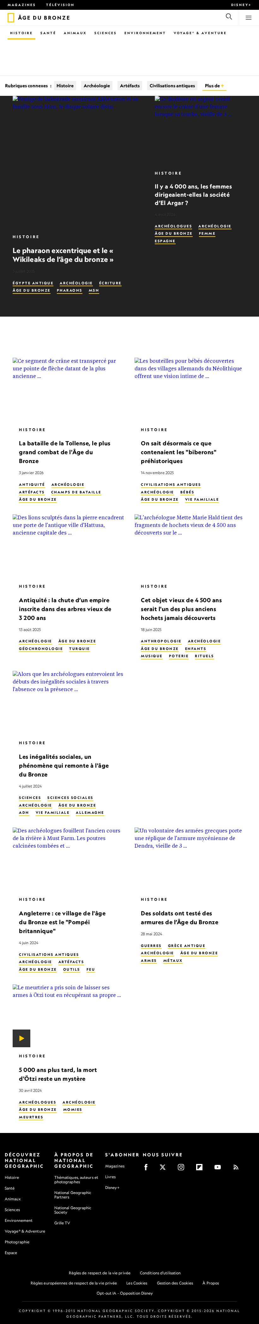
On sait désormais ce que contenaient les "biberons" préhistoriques (178, 452)
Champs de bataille (76, 492)
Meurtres (31, 1117)
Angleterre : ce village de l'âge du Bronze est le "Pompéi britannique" (62, 922)
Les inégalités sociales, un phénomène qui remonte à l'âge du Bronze (64, 765)
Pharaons (69, 290)
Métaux (173, 960)
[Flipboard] (201, 1169)
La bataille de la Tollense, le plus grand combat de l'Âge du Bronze (65, 452)
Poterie (179, 656)
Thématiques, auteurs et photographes (76, 1179)
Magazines (22, 5)
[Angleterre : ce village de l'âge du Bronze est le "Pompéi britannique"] (68, 859)
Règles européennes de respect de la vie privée (74, 1283)
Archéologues (173, 226)
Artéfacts (130, 85)
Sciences (105, 33)
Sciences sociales (70, 797)
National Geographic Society (73, 1210)
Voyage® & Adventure (25, 1231)
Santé (48, 33)
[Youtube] (219, 1169)
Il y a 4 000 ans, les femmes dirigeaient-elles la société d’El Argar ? (193, 194)
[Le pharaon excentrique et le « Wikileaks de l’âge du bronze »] (79, 162)
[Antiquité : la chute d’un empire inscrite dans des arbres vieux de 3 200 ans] (68, 546)
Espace (11, 1252)
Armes (149, 960)
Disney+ (241, 5)
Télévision (60, 5)
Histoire (21, 33)
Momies (72, 1109)
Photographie (17, 1242)
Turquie (79, 649)
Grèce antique (187, 945)
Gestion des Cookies (175, 1283)
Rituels (204, 656)
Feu (91, 969)
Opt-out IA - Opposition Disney (125, 1293)
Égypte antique (33, 283)
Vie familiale (202, 499)
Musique (152, 656)
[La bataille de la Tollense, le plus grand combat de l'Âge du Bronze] (68, 389)
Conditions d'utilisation (160, 1273)
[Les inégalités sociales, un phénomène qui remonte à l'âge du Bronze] (68, 702)
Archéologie (97, 85)
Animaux (75, 33)
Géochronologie (41, 649)
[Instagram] (183, 1169)
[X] (165, 1169)
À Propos (210, 1283)
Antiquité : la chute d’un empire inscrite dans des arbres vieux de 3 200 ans (65, 608)
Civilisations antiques (172, 85)
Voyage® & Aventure (200, 33)
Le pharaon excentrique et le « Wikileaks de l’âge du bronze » (63, 254)
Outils (71, 969)
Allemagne (90, 812)
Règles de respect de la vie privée (99, 1273)
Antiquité (32, 484)
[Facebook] (148, 1169)
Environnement (145, 33)
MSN (94, 290)
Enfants (196, 649)
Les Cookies (136, 1283)
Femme (207, 233)
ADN (24, 812)
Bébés (187, 492)
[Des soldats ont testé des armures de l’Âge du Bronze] (190, 859)
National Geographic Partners (73, 1194)
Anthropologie (161, 641)
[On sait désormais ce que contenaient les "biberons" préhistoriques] (190, 389)
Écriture (110, 283)
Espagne (165, 241)
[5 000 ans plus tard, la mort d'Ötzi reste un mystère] (68, 1015)
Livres (110, 1177)
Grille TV (62, 1223)
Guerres (151, 945)
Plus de (213, 85)
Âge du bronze (32, 290)
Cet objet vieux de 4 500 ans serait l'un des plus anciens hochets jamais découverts (181, 608)
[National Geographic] (11, 17)
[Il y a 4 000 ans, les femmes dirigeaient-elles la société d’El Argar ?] (200, 130)
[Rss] (238, 1169)
